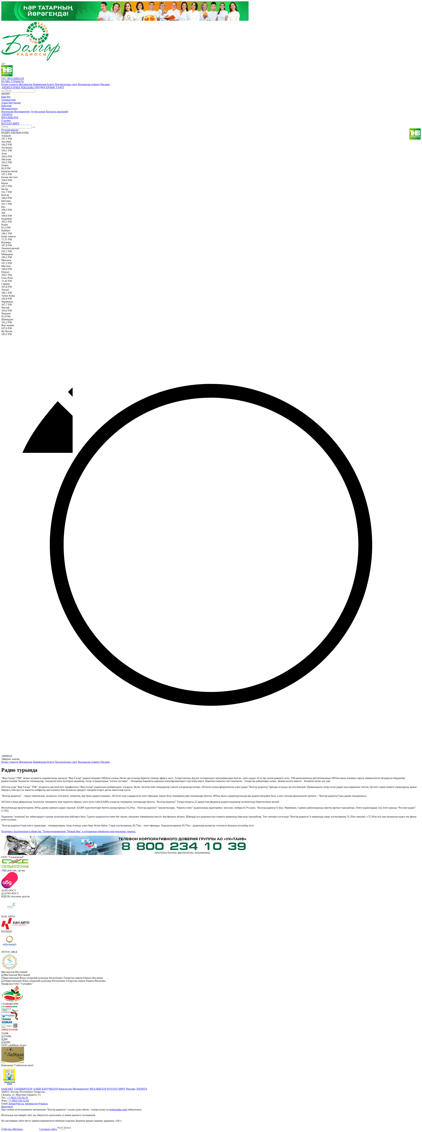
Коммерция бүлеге (43, 84)
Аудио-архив (38, 111)
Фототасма (7, 111)
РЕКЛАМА (27, 87)
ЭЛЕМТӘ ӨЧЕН (10, 87)
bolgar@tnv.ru (16, 1103)
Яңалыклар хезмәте (89, 84)
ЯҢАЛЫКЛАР (15, 78)
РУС (3, 78)
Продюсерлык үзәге (66, 84)
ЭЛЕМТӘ (6, 114)
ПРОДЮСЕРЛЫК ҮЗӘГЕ (49, 87)
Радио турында (9, 84)
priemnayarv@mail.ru (36, 1103)
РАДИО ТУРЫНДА (12, 81)
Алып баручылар (11, 102)
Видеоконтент (22, 111)
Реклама (105, 84)
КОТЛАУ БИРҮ (10, 123)
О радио (6, 120)
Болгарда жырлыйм (57, 111)
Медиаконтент (9, 108)
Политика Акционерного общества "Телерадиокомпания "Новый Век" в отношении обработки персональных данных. (68, 831)
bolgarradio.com (117, 1109)
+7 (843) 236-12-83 (18, 1100)
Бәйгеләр (6, 105)
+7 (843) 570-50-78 (17, 1097)
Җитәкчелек (25, 84)
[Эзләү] (2, 91)
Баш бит (6, 96)
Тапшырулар (8, 99)
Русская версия (9, 129)
